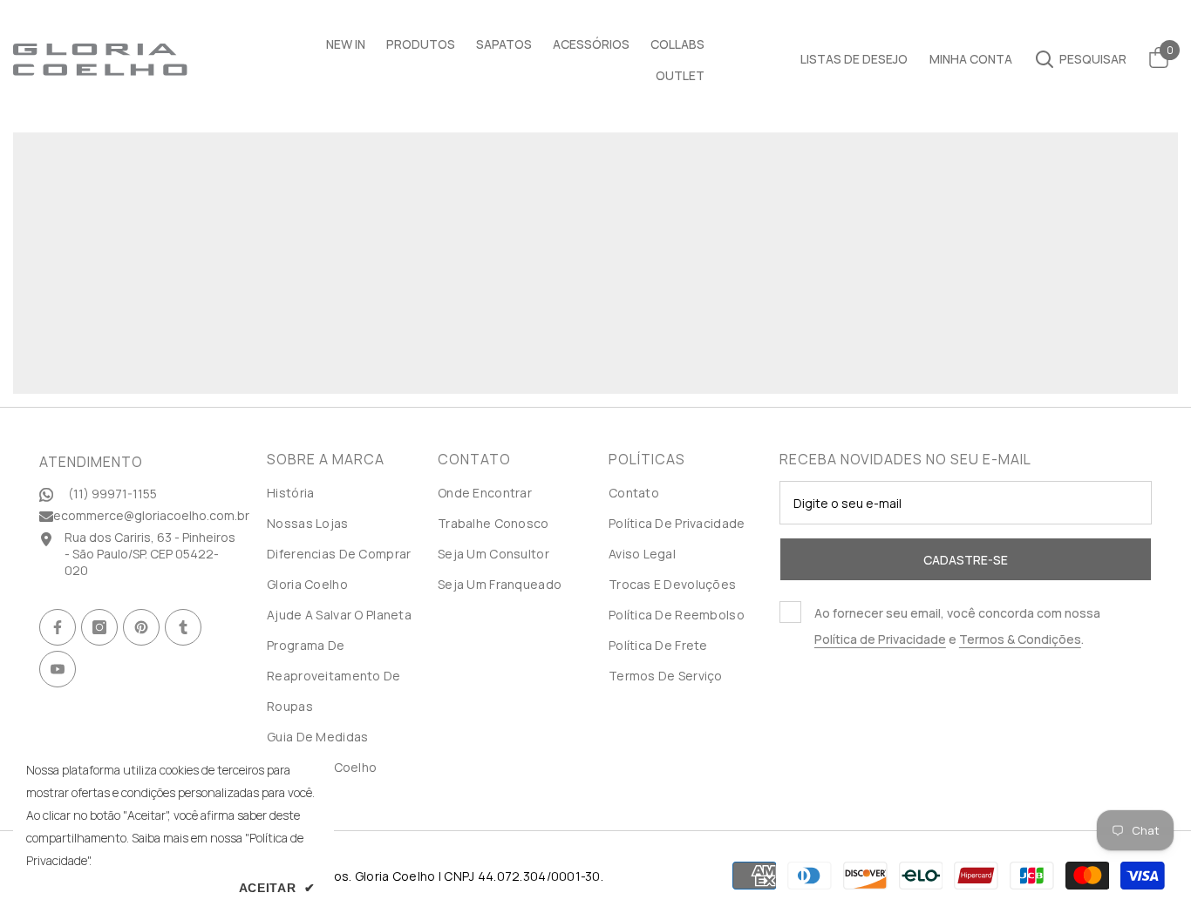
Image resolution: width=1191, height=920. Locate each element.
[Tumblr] (183, 627)
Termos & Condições (1020, 639)
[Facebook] (57, 627)
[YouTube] (57, 669)
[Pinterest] (141, 627)
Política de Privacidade (880, 639)
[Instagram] (99, 627)
